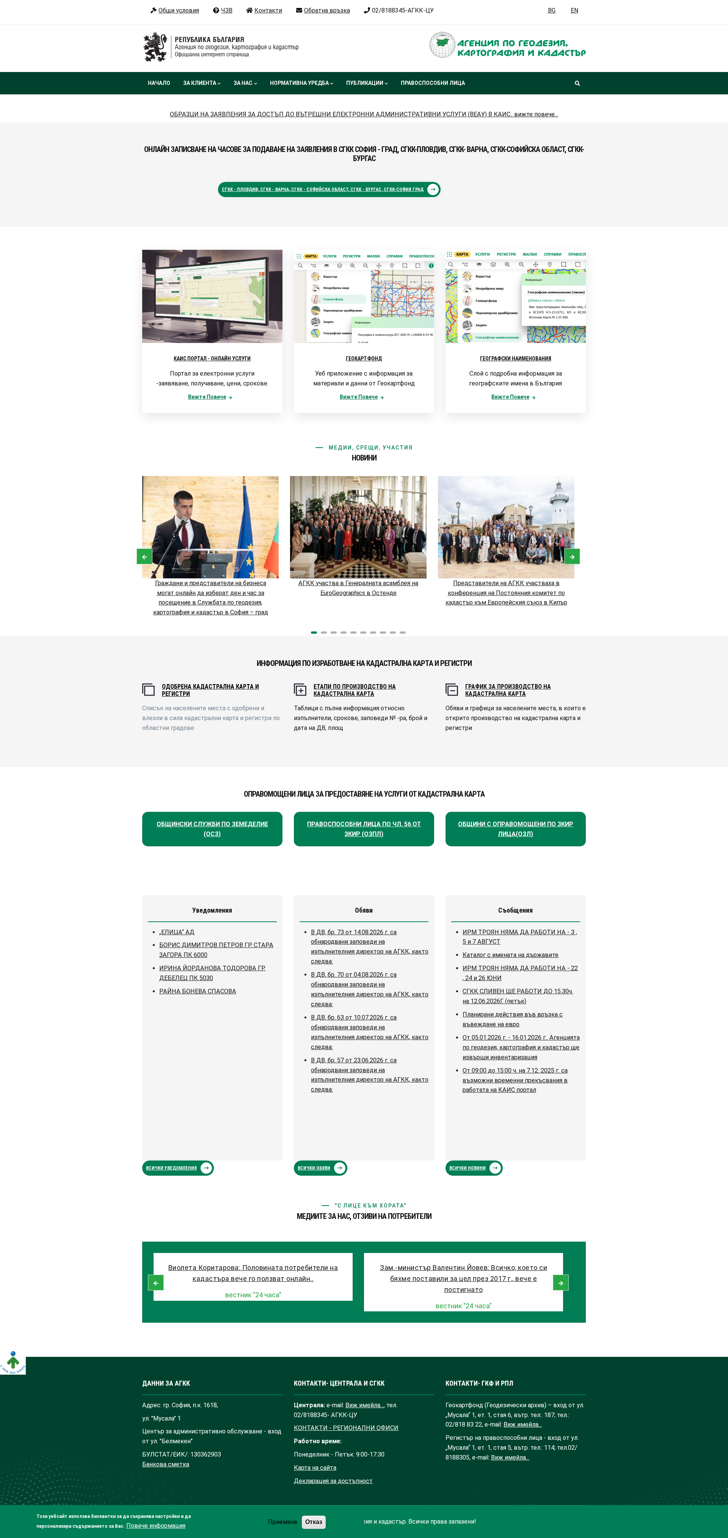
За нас (243, 83)
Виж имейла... (364, 1405)
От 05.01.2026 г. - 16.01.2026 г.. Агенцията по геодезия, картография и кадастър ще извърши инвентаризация (521, 1047)
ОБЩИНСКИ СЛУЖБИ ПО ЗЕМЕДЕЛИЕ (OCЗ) (212, 829)
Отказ (313, 1521)
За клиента (199, 83)
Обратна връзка (327, 10)
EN (574, 10)
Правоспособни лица (433, 83)
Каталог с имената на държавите (511, 955)
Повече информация (155, 1525)
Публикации (364, 83)
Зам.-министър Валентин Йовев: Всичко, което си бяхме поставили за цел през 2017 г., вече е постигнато (463, 1279)
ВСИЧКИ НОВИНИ (467, 1168)
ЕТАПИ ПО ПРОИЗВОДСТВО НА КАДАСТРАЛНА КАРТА (355, 690)
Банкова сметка (165, 1464)
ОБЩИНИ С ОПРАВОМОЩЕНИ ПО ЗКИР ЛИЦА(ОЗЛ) (515, 829)
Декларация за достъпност (333, 1481)
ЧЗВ (226, 10)
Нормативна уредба (299, 83)
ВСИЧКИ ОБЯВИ (314, 1168)
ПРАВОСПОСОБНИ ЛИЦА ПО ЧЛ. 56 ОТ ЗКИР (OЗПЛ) (364, 829)
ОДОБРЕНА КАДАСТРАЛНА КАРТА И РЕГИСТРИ (210, 690)
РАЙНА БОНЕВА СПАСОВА (197, 991)
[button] (314, 632)
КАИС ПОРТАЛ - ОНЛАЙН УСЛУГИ (212, 359)
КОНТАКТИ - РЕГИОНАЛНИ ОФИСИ (346, 1427)
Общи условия (178, 10)
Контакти (268, 10)
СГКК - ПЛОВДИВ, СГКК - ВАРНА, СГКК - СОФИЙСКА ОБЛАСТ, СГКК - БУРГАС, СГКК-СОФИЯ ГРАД (323, 189)
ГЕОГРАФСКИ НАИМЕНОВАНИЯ (515, 359)
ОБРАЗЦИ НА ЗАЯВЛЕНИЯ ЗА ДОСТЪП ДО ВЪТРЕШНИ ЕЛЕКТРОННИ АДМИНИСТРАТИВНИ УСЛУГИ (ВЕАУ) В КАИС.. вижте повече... (364, 114)
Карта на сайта (315, 1467)
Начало (159, 83)
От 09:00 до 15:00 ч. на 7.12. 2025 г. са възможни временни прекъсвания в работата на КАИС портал (515, 1080)
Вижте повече (207, 397)
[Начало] (221, 47)
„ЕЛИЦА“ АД (177, 932)
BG (551, 10)
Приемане (282, 1521)
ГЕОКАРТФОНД (364, 359)
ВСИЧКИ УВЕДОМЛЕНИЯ (171, 1168)
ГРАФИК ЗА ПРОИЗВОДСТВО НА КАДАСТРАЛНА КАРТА (508, 690)
